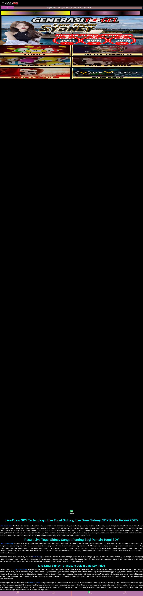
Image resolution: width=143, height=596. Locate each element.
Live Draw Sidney (20, 569)
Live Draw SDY (6, 526)
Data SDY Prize (33, 583)
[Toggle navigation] (2, 3)
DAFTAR (35, 13)
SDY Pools (37, 557)
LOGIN (105, 13)
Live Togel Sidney (6, 543)
